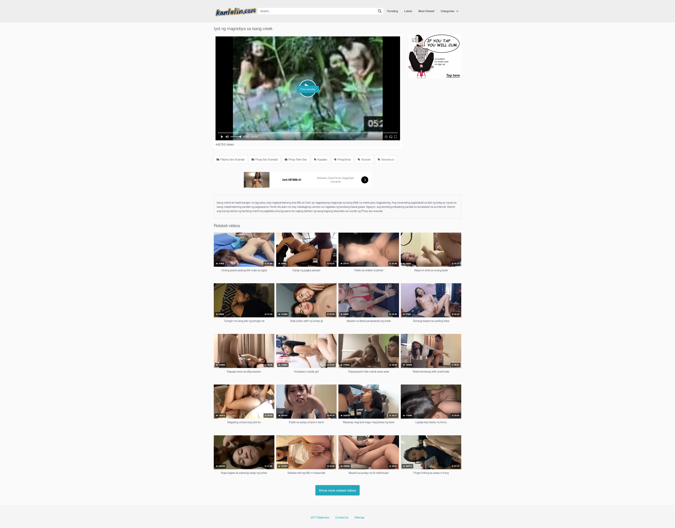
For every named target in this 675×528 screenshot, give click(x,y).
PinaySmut (344, 159)
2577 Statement (320, 517)
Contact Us (341, 517)
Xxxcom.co (387, 159)
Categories (447, 11)
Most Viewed (426, 11)
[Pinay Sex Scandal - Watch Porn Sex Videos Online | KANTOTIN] (236, 11)
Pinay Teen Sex (297, 159)
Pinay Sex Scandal (266, 159)
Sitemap (359, 517)
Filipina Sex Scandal (232, 159)
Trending (392, 11)
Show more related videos (337, 490)
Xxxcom (366, 159)
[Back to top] (665, 517)
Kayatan (322, 159)
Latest (408, 11)
